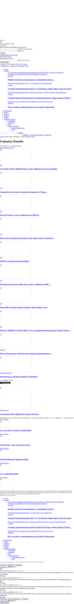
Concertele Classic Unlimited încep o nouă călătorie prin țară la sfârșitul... (29, 169)
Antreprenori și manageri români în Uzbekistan (19, 377)
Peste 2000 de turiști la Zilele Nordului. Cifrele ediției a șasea (23, 307)
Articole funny (4, 410)
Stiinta (6, 112)
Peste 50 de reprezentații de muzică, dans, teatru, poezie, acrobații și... (27, 238)
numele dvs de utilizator (25, 49)
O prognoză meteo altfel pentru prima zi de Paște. (19, 414)
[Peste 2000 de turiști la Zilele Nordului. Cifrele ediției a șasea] (15, 302)
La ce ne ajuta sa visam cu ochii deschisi (15, 430)
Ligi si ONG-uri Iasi (48, 72)
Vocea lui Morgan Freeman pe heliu (14, 459)
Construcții (11, 123)
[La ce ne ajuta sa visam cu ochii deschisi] (5, 426)
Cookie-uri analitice (8, 585)
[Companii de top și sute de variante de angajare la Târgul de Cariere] (15, 186)
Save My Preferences (14, 599)
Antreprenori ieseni (10, 119)
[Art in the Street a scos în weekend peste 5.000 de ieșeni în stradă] (15, 209)
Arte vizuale (3, 477)
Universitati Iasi (58, 72)
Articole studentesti (17, 72)
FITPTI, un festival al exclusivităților (14, 261)
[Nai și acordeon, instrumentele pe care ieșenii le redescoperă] (30, 101)
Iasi (1, 165)
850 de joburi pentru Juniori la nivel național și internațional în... (26, 354)
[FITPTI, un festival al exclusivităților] (15, 256)
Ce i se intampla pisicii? (9, 474)
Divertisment (8, 111)
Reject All (11, 565)
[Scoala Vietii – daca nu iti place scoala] (5, 441)
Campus (6, 71)
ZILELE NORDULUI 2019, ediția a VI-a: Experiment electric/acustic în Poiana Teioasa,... (35, 330)
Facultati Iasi (32, 72)
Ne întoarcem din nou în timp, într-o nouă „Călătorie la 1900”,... (25, 284)
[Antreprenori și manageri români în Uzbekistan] (15, 371)
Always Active (18, 571)
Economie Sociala (13, 126)
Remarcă (18, 578)
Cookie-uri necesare (8, 571)
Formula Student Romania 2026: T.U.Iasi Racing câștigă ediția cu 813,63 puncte (39, 89)
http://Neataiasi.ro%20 (6, 148)
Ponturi (6, 117)
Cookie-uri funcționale (9, 578)
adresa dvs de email (24, 60)
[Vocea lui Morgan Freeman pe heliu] (5, 455)
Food (9, 124)
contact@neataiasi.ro (11, 495)
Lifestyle (6, 114)
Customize (4, 565)
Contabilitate (11, 121)
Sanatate (6, 116)
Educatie (25, 72)
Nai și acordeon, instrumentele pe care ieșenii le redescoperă (31, 107)
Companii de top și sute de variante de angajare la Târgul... (23, 192)
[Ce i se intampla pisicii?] (5, 470)
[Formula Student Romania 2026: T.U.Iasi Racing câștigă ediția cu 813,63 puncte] (30, 83)
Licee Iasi (39, 72)
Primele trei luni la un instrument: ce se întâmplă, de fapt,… (31, 80)
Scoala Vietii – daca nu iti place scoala (15, 445)
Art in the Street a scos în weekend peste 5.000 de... (20, 215)
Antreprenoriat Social (18, 128)
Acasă (2, 137)
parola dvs (21, 51)
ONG (13, 130)
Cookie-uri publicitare (8, 592)
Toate (9, 72)
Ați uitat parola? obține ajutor (9, 55)
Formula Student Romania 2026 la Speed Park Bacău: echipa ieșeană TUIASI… (39, 98)
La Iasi (6, 69)
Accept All (19, 565)
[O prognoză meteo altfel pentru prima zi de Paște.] (15, 408)
